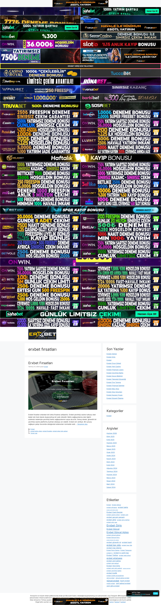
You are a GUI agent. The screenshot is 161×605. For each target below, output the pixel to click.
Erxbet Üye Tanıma (114, 382)
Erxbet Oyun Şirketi (114, 363)
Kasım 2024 (111, 459)
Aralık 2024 (111, 456)
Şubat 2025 (111, 449)
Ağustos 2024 (112, 468)
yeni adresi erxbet (123, 583)
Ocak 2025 (111, 452)
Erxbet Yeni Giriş (113, 566)
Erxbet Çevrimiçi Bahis (115, 373)
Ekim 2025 (110, 436)
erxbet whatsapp (114, 558)
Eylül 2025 (110, 440)
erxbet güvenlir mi (114, 542)
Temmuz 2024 (112, 471)
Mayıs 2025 (111, 446)
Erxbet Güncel (113, 529)
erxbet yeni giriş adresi (114, 568)
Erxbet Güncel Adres (118, 532)
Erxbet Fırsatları (40, 363)
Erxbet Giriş (111, 357)
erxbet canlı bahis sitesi (112, 510)
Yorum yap (33, 433)
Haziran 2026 (112, 433)
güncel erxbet (113, 581)
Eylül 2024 (110, 465)
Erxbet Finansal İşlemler (115, 386)
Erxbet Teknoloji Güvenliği (116, 379)
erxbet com (124, 515)
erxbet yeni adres (114, 561)
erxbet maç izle (127, 545)
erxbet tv (110, 553)
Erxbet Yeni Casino (114, 367)
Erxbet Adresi (112, 354)
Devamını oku (82, 424)
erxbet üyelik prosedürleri (115, 576)
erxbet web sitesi (125, 555)
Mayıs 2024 (111, 478)
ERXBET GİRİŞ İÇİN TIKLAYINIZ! (80, 66)
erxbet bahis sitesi (36, 431)
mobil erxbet (111, 583)
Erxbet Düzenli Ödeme (115, 398)
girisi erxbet (111, 578)
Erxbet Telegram (126, 550)
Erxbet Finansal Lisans (115, 370)
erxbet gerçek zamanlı (115, 517)
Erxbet (32, 429)
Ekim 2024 (111, 462)
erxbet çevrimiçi (127, 568)
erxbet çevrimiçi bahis (114, 571)
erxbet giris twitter (123, 520)
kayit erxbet (125, 581)
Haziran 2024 (112, 475)
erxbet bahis (123, 507)
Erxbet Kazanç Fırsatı (114, 395)
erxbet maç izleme (114, 548)
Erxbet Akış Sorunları (114, 392)
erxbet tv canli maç (121, 553)
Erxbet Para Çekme (113, 550)
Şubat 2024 (111, 487)
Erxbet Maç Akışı (113, 389)
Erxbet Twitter (112, 555)
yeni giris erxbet (113, 586)
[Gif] (80, 158)
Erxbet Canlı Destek (115, 512)
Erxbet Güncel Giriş (113, 537)
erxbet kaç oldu (114, 545)
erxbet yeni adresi (113, 563)
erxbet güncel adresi (113, 535)
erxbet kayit (127, 542)
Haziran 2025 (112, 443)
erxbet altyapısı (112, 507)
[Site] (40, 114)
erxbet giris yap (112, 522)
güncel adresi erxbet (122, 578)
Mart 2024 (111, 484)
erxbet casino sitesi (113, 515)
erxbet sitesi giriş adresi (60, 431)
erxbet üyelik (112, 573)
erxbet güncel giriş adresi (113, 540)
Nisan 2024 (111, 481)
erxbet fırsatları (47, 431)
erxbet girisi (111, 520)
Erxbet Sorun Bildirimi (115, 376)
